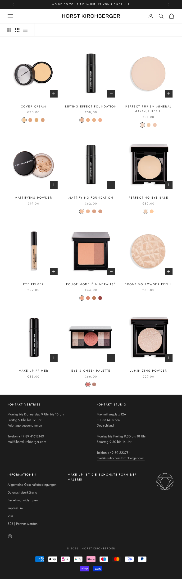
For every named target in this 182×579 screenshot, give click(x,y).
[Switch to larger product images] (9, 29)
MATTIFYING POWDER (33, 198)
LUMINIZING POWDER (148, 371)
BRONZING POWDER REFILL (148, 284)
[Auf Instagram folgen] (10, 536)
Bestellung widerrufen (23, 500)
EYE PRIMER (33, 284)
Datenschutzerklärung (22, 492)
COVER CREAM (33, 106)
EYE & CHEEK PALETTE (90, 371)
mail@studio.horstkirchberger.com (121, 458)
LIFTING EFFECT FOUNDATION (91, 106)
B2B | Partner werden (22, 523)
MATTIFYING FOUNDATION (90, 198)
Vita (10, 515)
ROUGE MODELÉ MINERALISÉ (91, 284)
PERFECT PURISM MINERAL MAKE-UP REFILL (148, 108)
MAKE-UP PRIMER (33, 371)
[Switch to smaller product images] (17, 29)
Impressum (15, 508)
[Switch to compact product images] (25, 29)
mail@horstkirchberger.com (27, 441)
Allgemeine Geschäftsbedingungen (32, 484)
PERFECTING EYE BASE (148, 198)
